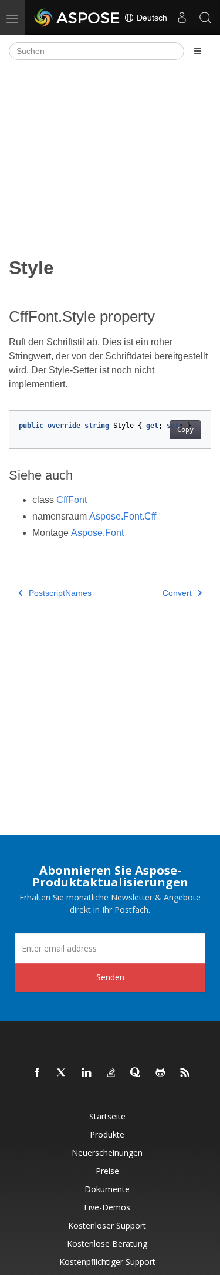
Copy (185, 430)
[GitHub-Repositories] (160, 1073)
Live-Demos (107, 1207)
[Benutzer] (182, 17)
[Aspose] (77, 17)
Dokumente (107, 1189)
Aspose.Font (97, 533)
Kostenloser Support (107, 1225)
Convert (177, 593)
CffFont (71, 500)
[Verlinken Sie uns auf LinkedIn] (86, 1073)
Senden (110, 977)
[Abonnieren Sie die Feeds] (185, 1073)
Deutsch (150, 17)
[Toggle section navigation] (198, 51)
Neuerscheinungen (107, 1152)
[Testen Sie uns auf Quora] (136, 1073)
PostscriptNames (60, 593)
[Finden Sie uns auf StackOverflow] (111, 1073)
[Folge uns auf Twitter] (62, 1073)
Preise (107, 1170)
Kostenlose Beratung (107, 1243)
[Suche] (205, 17)
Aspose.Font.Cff (122, 516)
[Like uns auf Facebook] (37, 1073)
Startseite (107, 1116)
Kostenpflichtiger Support (107, 1261)
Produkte (107, 1134)
